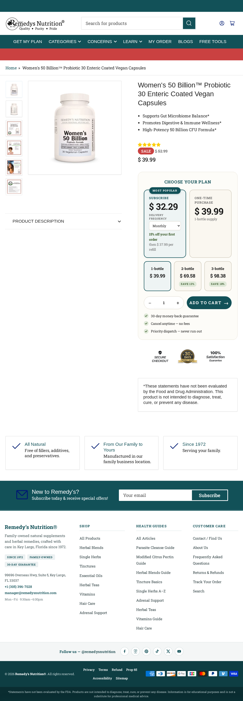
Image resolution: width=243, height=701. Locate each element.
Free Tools (212, 41)
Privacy (89, 669)
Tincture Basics (149, 581)
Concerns (100, 41)
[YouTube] (179, 651)
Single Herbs (90, 556)
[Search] (189, 23)
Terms (103, 669)
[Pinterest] (146, 651)
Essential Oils (90, 575)
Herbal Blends (91, 547)
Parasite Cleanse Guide (155, 547)
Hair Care (87, 603)
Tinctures (87, 566)
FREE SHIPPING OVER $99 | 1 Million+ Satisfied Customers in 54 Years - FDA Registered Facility (121, 6)
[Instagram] (135, 651)
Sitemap (122, 678)
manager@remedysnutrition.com (30, 593)
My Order (160, 41)
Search (199, 591)
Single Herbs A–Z (151, 591)
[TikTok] (157, 651)
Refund (117, 669)
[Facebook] (124, 651)
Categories (62, 41)
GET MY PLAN (27, 41)
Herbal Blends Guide (153, 572)
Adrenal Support (93, 612)
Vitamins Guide (149, 618)
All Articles (145, 538)
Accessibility (102, 678)
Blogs (185, 41)
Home (11, 68)
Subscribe (209, 495)
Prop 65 (131, 669)
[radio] (165, 224)
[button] (149, 145)
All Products (89, 538)
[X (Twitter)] (168, 651)
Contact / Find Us (207, 538)
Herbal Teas (89, 584)
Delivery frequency (158, 216)
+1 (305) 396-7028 (18, 586)
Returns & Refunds (208, 572)
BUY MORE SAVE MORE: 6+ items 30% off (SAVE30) (121, 54)
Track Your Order (207, 581)
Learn (130, 41)
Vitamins (87, 594)
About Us (200, 547)
